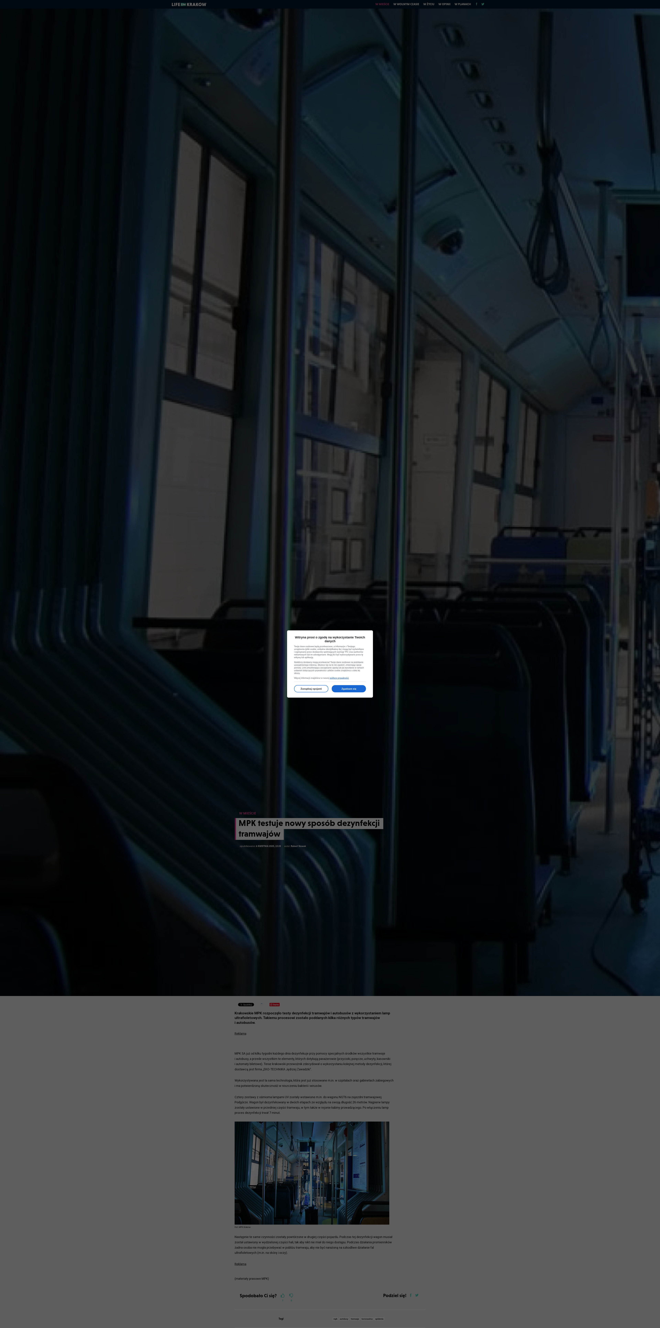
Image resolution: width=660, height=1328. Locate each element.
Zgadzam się (349, 688)
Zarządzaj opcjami (311, 688)
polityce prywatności (339, 678)
